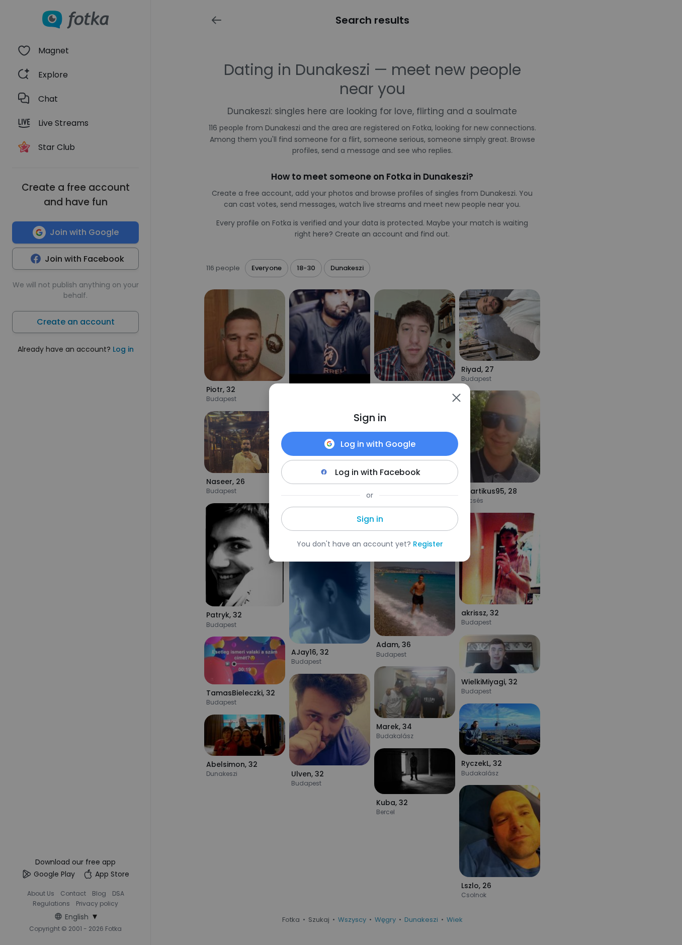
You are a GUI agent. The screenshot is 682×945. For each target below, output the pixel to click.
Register (428, 544)
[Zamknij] (456, 397)
